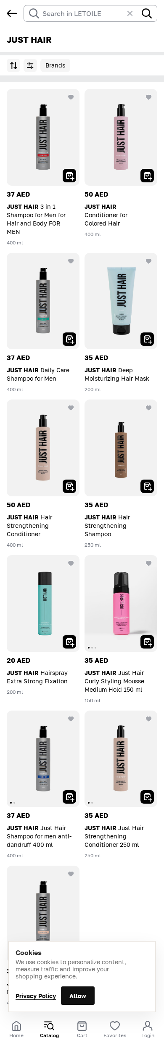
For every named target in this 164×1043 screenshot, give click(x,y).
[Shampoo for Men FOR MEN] (43, 914)
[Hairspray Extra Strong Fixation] (43, 603)
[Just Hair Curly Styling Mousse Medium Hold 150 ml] (121, 603)
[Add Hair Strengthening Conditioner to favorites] (71, 408)
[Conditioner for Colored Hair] (121, 137)
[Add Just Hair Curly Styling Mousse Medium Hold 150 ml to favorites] (149, 563)
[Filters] (30, 65)
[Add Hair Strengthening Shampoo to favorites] (149, 408)
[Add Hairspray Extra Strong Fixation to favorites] (71, 563)
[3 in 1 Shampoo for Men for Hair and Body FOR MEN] (43, 137)
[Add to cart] (69, 175)
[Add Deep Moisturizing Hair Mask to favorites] (149, 261)
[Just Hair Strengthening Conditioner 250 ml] (121, 759)
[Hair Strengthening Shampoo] (121, 448)
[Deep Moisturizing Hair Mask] (121, 301)
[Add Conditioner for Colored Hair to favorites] (149, 97)
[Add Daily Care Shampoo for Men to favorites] (71, 261)
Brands (55, 65)
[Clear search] (134, 13)
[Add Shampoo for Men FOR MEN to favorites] (71, 874)
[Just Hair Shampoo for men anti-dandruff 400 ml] (43, 759)
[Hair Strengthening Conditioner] (43, 448)
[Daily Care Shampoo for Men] (43, 301)
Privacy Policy (36, 995)
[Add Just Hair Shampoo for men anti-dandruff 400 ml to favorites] (71, 719)
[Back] (12, 13)
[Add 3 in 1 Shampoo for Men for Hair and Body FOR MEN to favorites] (71, 97)
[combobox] (83, 13)
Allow (77, 995)
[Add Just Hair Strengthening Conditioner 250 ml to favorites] (149, 719)
